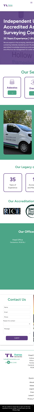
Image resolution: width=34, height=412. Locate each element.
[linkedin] (8, 362)
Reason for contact (9, 321)
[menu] (31, 2)
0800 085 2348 (10, 363)
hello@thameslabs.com (11, 359)
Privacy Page (16, 410)
